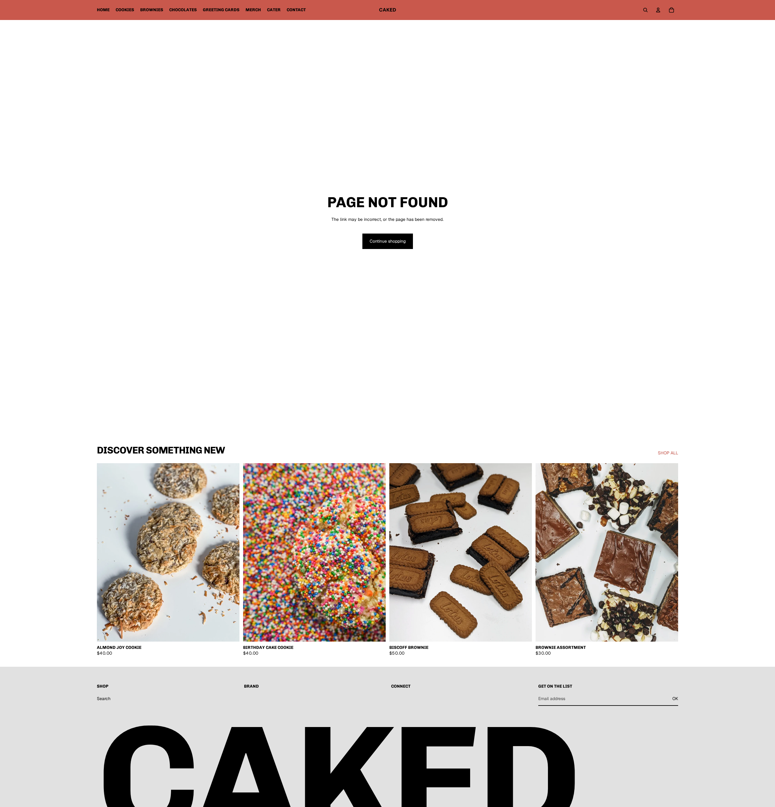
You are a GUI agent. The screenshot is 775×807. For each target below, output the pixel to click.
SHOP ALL (668, 453)
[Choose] (230, 632)
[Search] (645, 10)
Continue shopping (388, 241)
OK (675, 698)
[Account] (658, 10)
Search (103, 698)
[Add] (376, 632)
